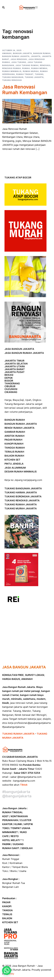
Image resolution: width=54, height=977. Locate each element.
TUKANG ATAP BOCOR (17, 177)
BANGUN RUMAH (14, 419)
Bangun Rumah (41, 53)
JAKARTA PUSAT (14, 372)
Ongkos (37, 399)
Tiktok (23, 784)
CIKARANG (10, 392)
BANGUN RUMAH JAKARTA (20, 423)
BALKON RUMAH (14, 455)
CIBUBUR (9, 386)
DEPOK (8, 377)
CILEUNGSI (10, 389)
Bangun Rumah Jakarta (16, 56)
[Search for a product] (3, 7)
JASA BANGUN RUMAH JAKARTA (24, 352)
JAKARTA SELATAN (16, 363)
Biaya (16, 399)
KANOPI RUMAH (13, 443)
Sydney (10, 973)
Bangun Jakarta (22, 53)
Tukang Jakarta (34, 77)
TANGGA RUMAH (14, 447)
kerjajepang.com (32, 479)
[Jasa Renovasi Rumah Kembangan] (27, 110)
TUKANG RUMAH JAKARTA (20, 504)
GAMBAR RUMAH (14, 431)
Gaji (22, 399)
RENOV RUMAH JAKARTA (19, 427)
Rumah (26, 68)
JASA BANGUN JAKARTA (19, 348)
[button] (6, 970)
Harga (7, 399)
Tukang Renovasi (12, 80)
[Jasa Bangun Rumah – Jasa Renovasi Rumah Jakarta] (27, 7)
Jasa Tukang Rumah (27, 65)
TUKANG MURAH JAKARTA (20, 508)
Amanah (7, 53)
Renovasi (45, 65)
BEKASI (8, 374)
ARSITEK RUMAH (14, 435)
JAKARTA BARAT (14, 369)
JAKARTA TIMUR (14, 360)
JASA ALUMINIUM (15, 467)
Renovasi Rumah (11, 68)
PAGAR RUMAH (13, 439)
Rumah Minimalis (11, 71)
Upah (28, 399)
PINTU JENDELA (14, 463)
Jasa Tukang (18, 62)
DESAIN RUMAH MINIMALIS (20, 471)
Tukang (39, 74)
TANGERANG (12, 383)
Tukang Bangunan (12, 77)
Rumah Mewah (39, 68)
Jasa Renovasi (18, 59)
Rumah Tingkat (24, 74)
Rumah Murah (31, 71)
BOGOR (8, 380)
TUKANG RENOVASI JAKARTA (22, 500)
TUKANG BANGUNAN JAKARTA (23, 488)
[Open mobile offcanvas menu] (36, 7)
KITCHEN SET (12, 459)
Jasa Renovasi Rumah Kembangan (24, 89)
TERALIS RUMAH (14, 451)
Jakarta (35, 56)
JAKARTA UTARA (14, 366)
